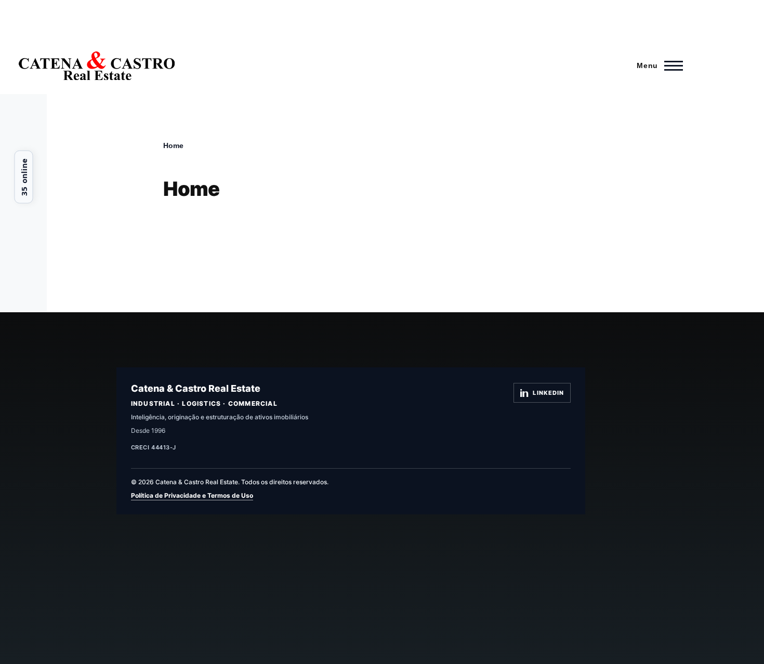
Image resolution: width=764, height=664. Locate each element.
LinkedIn (548, 392)
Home (173, 145)
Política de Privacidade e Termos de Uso (192, 495)
